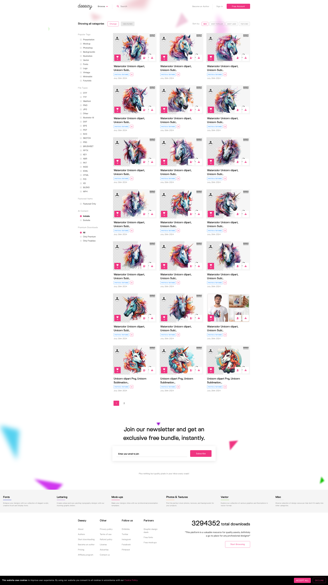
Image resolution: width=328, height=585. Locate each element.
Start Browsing (237, 544)
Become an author (86, 545)
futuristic (86, 81)
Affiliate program (85, 555)
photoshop (87, 48)
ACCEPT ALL (302, 580)
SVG (84, 134)
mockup (86, 44)
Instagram (126, 539)
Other (85, 114)
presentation (88, 40)
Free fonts (148, 537)
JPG (84, 109)
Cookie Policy (130, 580)
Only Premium (89, 237)
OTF (84, 93)
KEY (84, 155)
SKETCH (86, 138)
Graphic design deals (150, 530)
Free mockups (150, 543)
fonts (85, 64)
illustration (87, 56)
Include (86, 216)
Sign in (219, 6)
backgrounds (88, 52)
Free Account (238, 6)
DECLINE (319, 580)
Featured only (89, 204)
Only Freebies (88, 241)
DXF (84, 122)
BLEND (86, 187)
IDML (85, 171)
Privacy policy (106, 529)
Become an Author (200, 6)
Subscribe (201, 453)
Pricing (81, 550)
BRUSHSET (88, 146)
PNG (84, 105)
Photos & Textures (121, 74)
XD (84, 183)
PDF (84, 130)
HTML (85, 175)
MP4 (85, 192)
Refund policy (106, 539)
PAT (84, 163)
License (103, 545)
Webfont (86, 101)
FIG (84, 179)
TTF (84, 97)
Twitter (125, 534)
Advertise (104, 550)
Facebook (126, 545)
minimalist (87, 77)
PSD (84, 142)
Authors (81, 534)
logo (85, 68)
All (83, 233)
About (80, 529)
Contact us (105, 555)
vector (85, 60)
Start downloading (86, 539)
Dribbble (126, 529)
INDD (85, 167)
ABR (84, 159)
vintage (86, 73)
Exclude (86, 220)
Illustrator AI (88, 118)
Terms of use (105, 534)
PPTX (85, 151)
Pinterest (126, 550)
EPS (84, 126)
